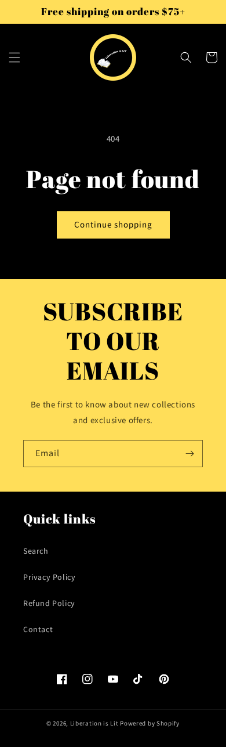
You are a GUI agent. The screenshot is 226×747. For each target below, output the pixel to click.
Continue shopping (113, 225)
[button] (14, 57)
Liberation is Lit (94, 723)
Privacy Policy (49, 577)
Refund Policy (49, 603)
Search (36, 551)
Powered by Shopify (150, 723)
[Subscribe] (189, 453)
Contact (38, 630)
